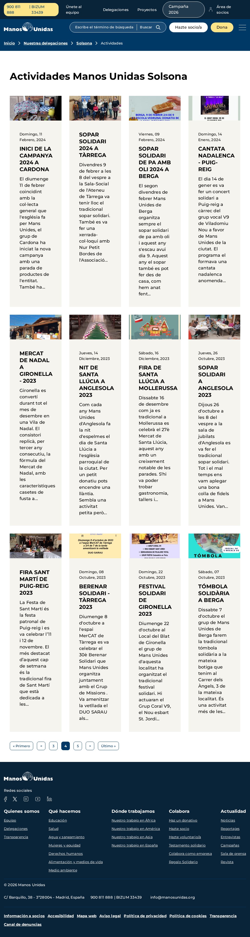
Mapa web (87, 916)
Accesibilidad (61, 916)
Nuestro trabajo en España (135, 845)
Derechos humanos (66, 853)
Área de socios (224, 9)
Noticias (228, 820)
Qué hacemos (65, 811)
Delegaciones (116, 9)
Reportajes (230, 828)
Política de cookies (188, 916)
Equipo (10, 820)
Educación (58, 820)
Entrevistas (230, 837)
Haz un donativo (183, 820)
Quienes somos (22, 811)
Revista (227, 862)
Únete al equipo (74, 9)
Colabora (179, 811)
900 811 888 (14, 9)
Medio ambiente (63, 870)
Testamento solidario (187, 845)
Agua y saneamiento (67, 837)
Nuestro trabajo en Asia (132, 837)
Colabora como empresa (190, 853)
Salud (53, 828)
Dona (222, 27)
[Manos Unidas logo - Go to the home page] (28, 30)
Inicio (9, 43)
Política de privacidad (145, 916)
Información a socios (24, 916)
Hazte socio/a (188, 27)
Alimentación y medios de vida (76, 862)
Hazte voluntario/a (185, 837)
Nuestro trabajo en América (136, 828)
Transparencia (16, 837)
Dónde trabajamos (133, 811)
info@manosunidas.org (172, 897)
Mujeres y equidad (64, 845)
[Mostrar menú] (241, 27)
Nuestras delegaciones (46, 43)
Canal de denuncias (23, 924)
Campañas (230, 845)
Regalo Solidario (183, 862)
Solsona (84, 43)
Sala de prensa (233, 853)
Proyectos (147, 9)
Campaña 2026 (178, 9)
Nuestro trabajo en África (134, 820)
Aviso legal (110, 916)
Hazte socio (179, 828)
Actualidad (233, 811)
